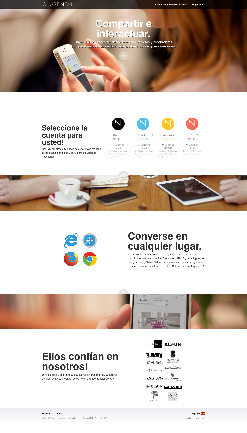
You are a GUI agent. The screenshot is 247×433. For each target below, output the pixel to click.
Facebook (47, 413)
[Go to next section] (123, 55)
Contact (58, 413)
